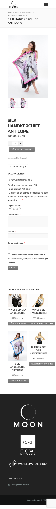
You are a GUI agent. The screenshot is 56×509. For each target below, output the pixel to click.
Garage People (34, 500)
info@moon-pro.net (20, 485)
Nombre (12, 232)
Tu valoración (14, 214)
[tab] (18, 166)
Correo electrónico (16, 243)
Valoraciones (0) (18, 166)
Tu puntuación (14, 206)
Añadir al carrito (22, 149)
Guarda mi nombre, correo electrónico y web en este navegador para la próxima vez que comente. (28, 258)
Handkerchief (21, 158)
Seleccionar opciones (42, 323)
